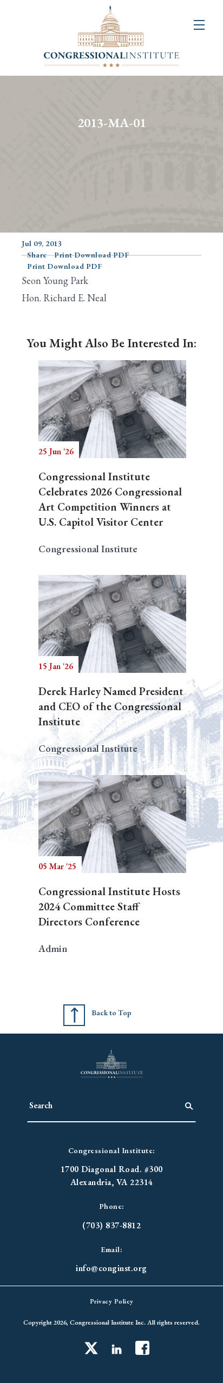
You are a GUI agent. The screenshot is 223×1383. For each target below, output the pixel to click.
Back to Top (111, 1012)
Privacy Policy (112, 1301)
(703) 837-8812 (111, 1225)
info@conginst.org (111, 1268)
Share (37, 254)
